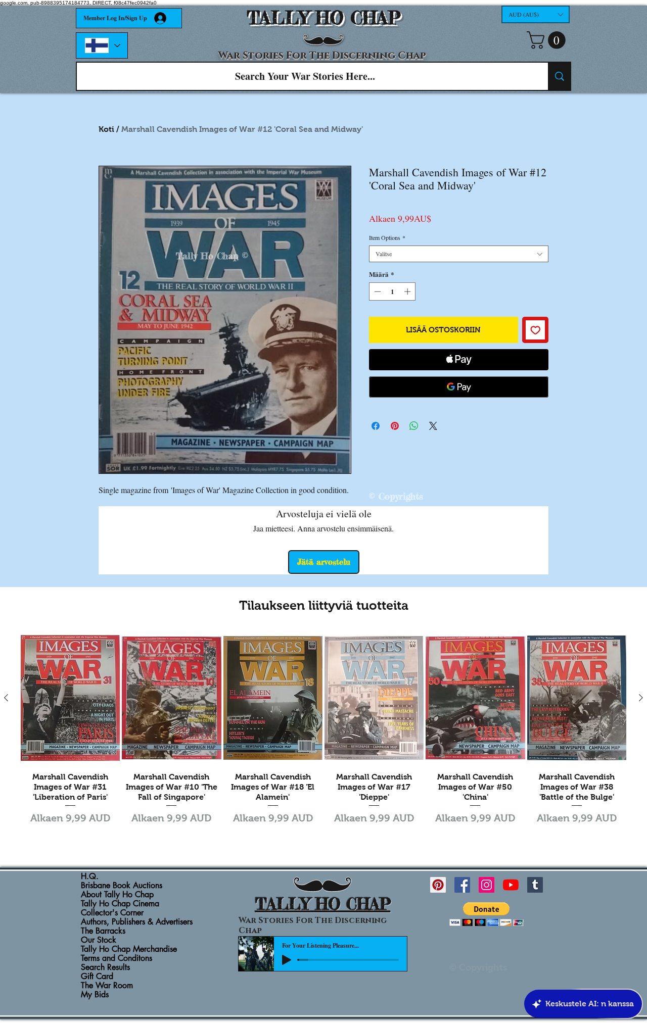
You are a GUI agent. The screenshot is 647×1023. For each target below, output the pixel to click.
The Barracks (103, 931)
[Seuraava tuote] (641, 698)
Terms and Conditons (116, 958)
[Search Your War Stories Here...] (559, 76)
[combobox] (458, 254)
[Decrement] (377, 291)
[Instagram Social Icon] (486, 885)
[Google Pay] (458, 387)
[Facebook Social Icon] (462, 885)
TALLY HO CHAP (323, 18)
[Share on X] (433, 426)
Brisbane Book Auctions (121, 885)
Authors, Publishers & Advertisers (137, 922)
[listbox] (535, 14)
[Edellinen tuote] (6, 698)
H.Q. (90, 876)
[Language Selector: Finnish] (102, 45)
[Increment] (408, 291)
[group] (323, 735)
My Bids (95, 994)
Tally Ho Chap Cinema (120, 903)
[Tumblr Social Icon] (535, 885)
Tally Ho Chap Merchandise (129, 949)
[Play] (286, 960)
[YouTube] (511, 885)
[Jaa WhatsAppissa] (414, 426)
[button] (535, 14)
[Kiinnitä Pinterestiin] (395, 426)
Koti (106, 129)
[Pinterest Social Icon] (438, 885)
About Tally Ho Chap (117, 894)
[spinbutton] (392, 291)
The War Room (107, 985)
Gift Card (97, 976)
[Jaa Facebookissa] (375, 426)
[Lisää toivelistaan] (535, 330)
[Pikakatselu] (70, 698)
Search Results (105, 967)
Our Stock (98, 940)
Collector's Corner (112, 912)
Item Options (387, 237)
